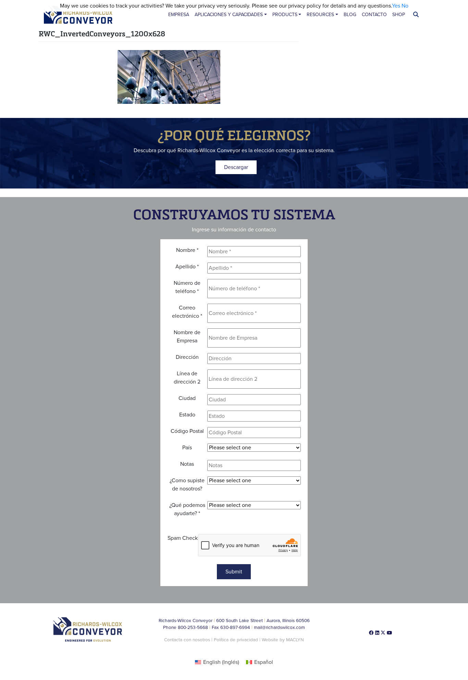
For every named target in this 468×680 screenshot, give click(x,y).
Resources (320, 14)
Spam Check (183, 538)
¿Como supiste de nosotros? (187, 484)
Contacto (374, 14)
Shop (398, 14)
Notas (187, 464)
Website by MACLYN (283, 640)
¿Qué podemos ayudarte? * (187, 509)
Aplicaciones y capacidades (229, 14)
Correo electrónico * (187, 311)
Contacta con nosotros (187, 640)
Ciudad (187, 398)
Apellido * (187, 266)
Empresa (178, 14)
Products (284, 14)
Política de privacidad (236, 640)
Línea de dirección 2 (187, 377)
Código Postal (187, 431)
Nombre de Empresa (187, 336)
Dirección (187, 357)
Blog (350, 14)
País (187, 447)
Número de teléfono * (187, 287)
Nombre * (187, 250)
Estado (187, 414)
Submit (233, 571)
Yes (396, 5)
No (405, 5)
